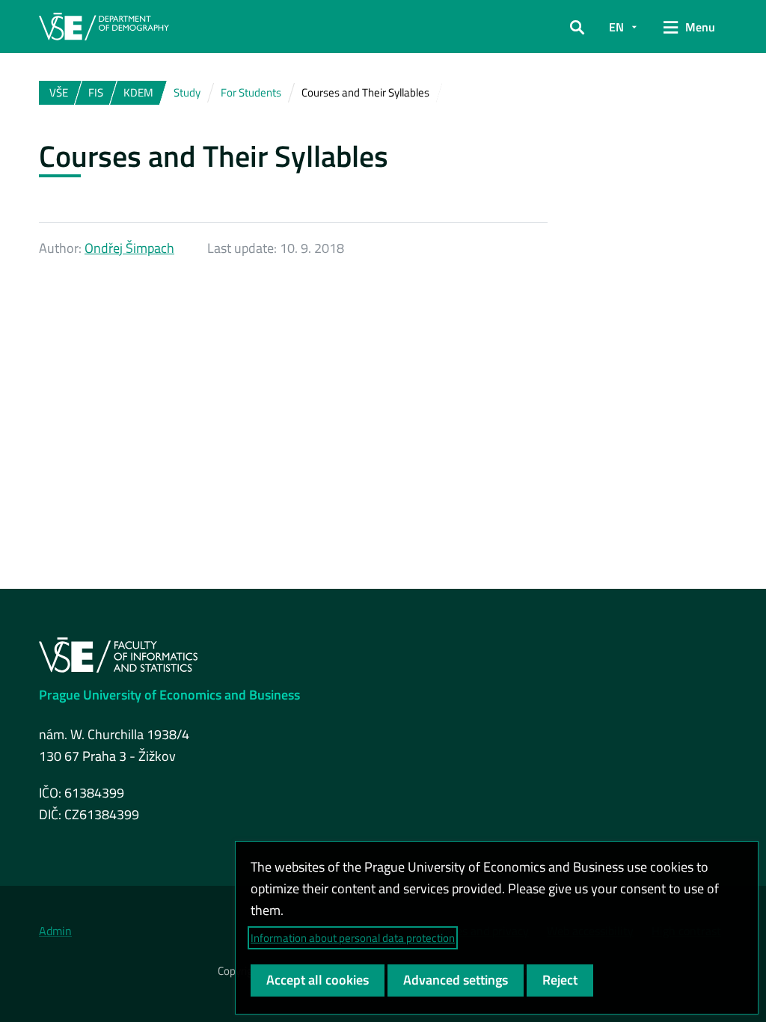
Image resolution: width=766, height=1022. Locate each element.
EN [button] (616, 27)
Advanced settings (455, 980)
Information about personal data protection (353, 937)
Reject (559, 980)
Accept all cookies (317, 980)
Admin (55, 931)
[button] (577, 27)
